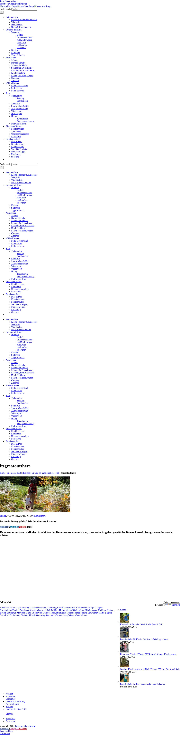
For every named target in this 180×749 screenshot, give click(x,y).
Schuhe (83, 613)
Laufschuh (11, 613)
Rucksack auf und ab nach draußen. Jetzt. (40, 473)
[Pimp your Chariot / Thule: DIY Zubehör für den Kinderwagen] (124, 651)
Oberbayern (37, 613)
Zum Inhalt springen (9, 1)
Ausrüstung (51, 607)
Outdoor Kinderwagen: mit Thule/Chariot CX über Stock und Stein (150, 669)
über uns (9, 706)
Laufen (3, 613)
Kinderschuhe (78, 610)
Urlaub (32, 615)
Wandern (50, 615)
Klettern (110, 610)
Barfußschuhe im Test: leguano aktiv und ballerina (142, 684)
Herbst (62, 610)
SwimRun (4, 615)
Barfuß (60, 607)
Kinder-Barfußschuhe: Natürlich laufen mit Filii (141, 624)
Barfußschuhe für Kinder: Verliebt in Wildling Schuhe (144, 639)
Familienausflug (27, 610)
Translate (176, 605)
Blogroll (9, 714)
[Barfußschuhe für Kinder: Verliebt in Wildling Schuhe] (124, 637)
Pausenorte (10, 721)
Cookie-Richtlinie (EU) (16, 709)
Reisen (70, 613)
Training (25, 615)
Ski (104, 613)
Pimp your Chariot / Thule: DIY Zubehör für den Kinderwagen (148, 654)
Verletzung (40, 615)
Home (2, 473)
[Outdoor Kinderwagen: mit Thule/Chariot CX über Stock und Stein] (124, 666)
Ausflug (25, 607)
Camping (99, 607)
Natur (28, 613)
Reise (63, 613)
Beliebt (123, 609)
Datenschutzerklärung (15, 701)
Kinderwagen (91, 610)
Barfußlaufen (70, 607)
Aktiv (12, 607)
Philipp (3, 516)
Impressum (10, 696)
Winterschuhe (81, 615)
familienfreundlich (42, 610)
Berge (91, 607)
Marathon (21, 613)
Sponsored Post (14, 473)
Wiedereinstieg (61, 615)
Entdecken (10, 718)
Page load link (6, 731)
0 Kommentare (39, 516)
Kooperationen (12, 704)
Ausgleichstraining (37, 607)
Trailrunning (15, 615)
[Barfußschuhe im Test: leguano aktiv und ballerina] (124, 681)
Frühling (55, 610)
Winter (71, 615)
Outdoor (46, 613)
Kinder (69, 610)
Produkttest (56, 613)
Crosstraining (6, 610)
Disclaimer (10, 699)
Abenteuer (4, 607)
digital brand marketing (25, 726)
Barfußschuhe (82, 607)
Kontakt (9, 694)
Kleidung (102, 610)
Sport (109, 613)
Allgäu (18, 607)
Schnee (76, 613)
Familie (15, 610)
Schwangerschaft (95, 613)
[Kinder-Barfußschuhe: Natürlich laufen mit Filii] (124, 622)
